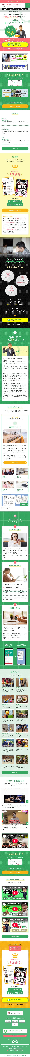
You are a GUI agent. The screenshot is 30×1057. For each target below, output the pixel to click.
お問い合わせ (14, 1035)
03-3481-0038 (15, 5)
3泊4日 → (15, 1)
